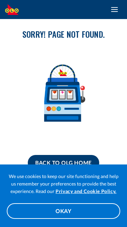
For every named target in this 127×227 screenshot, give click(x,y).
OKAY (63, 211)
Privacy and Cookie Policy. (86, 191)
